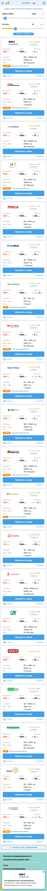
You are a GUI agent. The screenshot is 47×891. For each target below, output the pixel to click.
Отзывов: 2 (34, 86)
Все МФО (26, 3)
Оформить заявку (23, 71)
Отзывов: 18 (34, 691)
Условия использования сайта (16, 860)
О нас (5, 865)
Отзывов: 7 (34, 286)
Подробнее (39, 76)
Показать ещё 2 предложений (25, 847)
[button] (2, 3)
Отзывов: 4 (34, 209)
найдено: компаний (23, 34)
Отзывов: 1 (34, 44)
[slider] (5, 18)
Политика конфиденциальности (17, 856)
